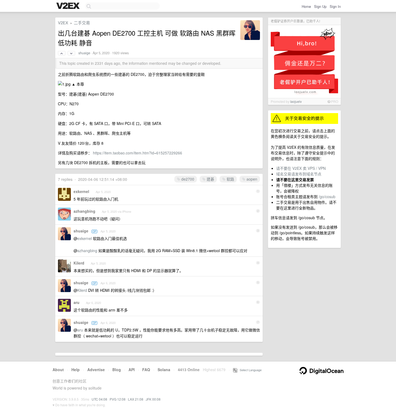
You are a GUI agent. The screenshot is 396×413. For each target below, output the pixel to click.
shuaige (84, 52)
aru (76, 302)
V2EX (63, 22)
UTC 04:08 (99, 399)
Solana (164, 369)
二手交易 (82, 22)
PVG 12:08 (118, 399)
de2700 (187, 179)
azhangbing (84, 211)
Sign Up (320, 6)
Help (75, 369)
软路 (229, 179)
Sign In (335, 6)
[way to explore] (68, 6)
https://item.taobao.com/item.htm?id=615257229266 (137, 152)
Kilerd (79, 263)
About (58, 369)
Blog (116, 369)
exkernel (81, 191)
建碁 (210, 179)
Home (306, 6)
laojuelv (296, 101)
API (131, 369)
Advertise (96, 369)
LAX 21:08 (135, 399)
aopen (251, 179)
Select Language (249, 370)
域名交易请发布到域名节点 (298, 174)
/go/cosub (327, 196)
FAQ (146, 369)
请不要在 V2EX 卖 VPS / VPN (301, 168)
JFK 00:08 (153, 399)
